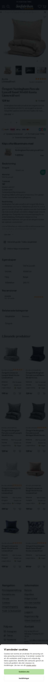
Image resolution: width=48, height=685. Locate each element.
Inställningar (24, 678)
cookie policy (31, 665)
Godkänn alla (24, 672)
